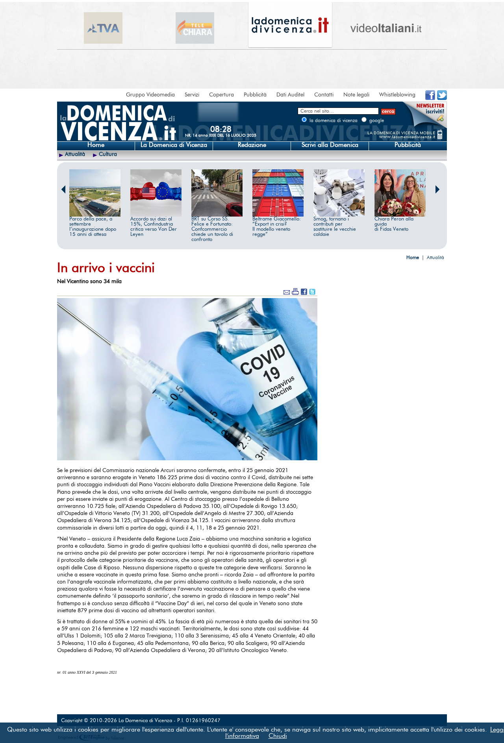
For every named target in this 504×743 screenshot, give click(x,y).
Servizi (192, 95)
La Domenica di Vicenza (174, 145)
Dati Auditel (290, 95)
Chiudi (278, 736)
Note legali (356, 95)
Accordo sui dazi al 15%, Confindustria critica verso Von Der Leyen (153, 227)
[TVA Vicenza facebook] (430, 98)
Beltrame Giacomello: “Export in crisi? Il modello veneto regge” (276, 227)
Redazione (252, 145)
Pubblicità (255, 95)
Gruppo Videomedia (150, 95)
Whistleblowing (397, 95)
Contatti (324, 95)
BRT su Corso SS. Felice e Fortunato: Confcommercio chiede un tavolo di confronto (212, 229)
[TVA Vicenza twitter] (442, 98)
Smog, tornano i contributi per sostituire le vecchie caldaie (334, 227)
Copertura (221, 95)
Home (95, 145)
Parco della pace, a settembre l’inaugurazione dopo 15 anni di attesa (92, 227)
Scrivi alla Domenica (330, 145)
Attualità (75, 154)
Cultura (108, 154)
